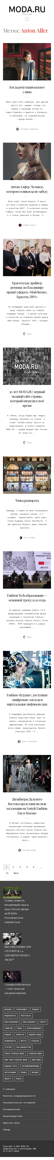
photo (43, 1022)
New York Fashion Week (16, 1060)
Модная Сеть (11, 1066)
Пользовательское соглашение (19, 1102)
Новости (20, 1035)
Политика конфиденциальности (19, 1095)
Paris (19, 1079)
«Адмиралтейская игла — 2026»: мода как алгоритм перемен (17, 989)
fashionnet (21, 1009)
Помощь (6, 1129)
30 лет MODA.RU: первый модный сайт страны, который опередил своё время (27, 398)
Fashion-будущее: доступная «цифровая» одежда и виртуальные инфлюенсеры (27, 700)
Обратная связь (11, 1122)
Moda (20, 1028)
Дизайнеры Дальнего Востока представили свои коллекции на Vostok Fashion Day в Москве (27, 806)
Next (16, 873)
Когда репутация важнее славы (27, 89)
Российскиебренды (30, 1066)
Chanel (24, 1072)
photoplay (26, 1016)
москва (35, 1072)
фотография (10, 1072)
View (25, 62)
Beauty (8, 1079)
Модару (8, 1035)
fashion (35, 1041)
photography (29, 1022)
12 (7, 873)
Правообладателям (12, 1116)
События (9, 1028)
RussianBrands (34, 1028)
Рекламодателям (11, 1109)
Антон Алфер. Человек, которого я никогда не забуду (27, 189)
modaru (8, 1009)
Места (24, 1041)
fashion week (35, 1054)
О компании (9, 1089)
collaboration (23, 1047)
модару (35, 1009)
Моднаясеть (10, 1041)
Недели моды (35, 1035)
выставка (36, 1060)
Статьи (8, 1047)
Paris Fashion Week (14, 1054)
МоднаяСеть (10, 1016)
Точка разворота (27, 500)
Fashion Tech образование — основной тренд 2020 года (27, 597)
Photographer (11, 1022)
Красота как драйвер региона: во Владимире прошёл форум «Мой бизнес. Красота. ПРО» (27, 290)
